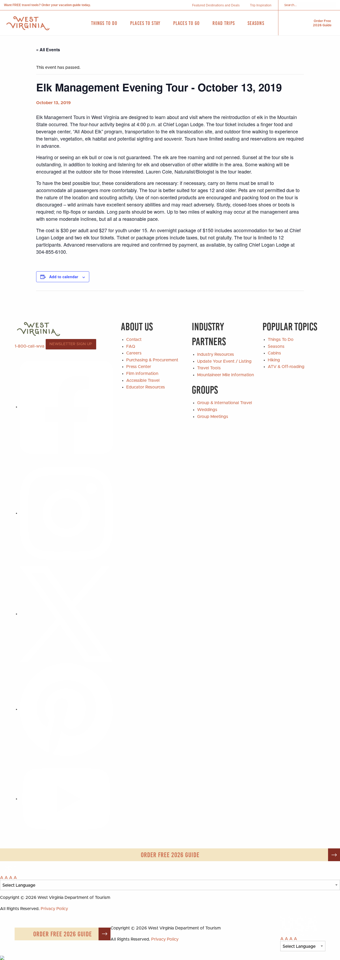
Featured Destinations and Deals (216, 5)
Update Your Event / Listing (224, 361)
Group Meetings (212, 417)
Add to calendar (63, 276)
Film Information (142, 373)
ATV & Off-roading (286, 367)
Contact (134, 339)
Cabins (274, 353)
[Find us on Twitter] (66, 614)
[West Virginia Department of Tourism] (28, 23)
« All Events (48, 49)
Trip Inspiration (260, 5)
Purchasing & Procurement (152, 360)
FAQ (130, 346)
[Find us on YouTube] (66, 799)
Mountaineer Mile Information (225, 375)
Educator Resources (145, 387)
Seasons (276, 346)
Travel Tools (209, 368)
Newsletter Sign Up (70, 344)
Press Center (138, 367)
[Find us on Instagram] (66, 513)
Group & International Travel (224, 403)
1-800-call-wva (29, 346)
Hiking (274, 360)
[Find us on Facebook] (66, 407)
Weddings (207, 410)
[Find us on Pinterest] (66, 709)
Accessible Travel (143, 380)
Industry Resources (215, 354)
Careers (134, 353)
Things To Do (281, 339)
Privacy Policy (54, 909)
